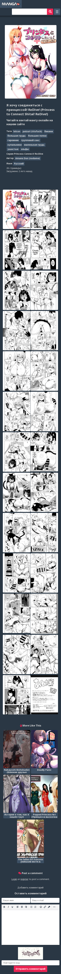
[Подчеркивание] (12, 907)
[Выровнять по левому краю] (18, 907)
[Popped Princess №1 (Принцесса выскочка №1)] (44, 794)
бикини (48, 131)
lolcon (16, 131)
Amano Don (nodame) (27, 158)
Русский (19, 163)
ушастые (13, 149)
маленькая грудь (34, 144)
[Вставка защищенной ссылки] (49, 907)
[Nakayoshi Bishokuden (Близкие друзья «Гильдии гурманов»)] (16, 749)
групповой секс (30, 140)
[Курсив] (8, 907)
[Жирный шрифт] (4, 907)
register (24, 879)
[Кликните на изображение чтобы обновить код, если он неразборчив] (30, 958)
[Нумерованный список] (35, 907)
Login (14, 879)
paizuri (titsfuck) (32, 131)
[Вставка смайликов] (41, 907)
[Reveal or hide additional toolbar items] (54, 907)
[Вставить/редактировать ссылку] (45, 907)
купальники (15, 144)
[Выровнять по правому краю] (26, 907)
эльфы (25, 149)
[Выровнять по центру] (22, 907)
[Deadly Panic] (44, 749)
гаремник (13, 140)
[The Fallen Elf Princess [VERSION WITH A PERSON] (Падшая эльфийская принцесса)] (30, 839)
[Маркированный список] (31, 907)
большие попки (37, 135)
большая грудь (17, 135)
